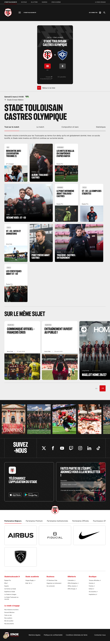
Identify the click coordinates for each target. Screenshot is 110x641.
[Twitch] (71, 448)
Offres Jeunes (72, 586)
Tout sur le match (11, 127)
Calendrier (71, 580)
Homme (91, 583)
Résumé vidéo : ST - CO (28, 203)
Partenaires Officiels (80, 521)
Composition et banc (70, 127)
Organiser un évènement (54, 583)
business (44, 2)
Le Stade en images (10, 594)
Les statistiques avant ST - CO (16, 283)
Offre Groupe (71, 589)
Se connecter (51, 586)
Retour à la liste (48, 88)
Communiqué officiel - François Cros (22, 350)
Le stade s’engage (100, 2)
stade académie (56, 2)
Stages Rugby (29, 580)
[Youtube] (62, 448)
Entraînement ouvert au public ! (60, 350)
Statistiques (101, 127)
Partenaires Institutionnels (57, 521)
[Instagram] (80, 448)
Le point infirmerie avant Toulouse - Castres (66, 203)
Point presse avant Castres (41, 243)
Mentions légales (34, 635)
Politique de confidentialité (53, 635)
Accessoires (92, 591)
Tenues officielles (94, 580)
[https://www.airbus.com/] (20, 535)
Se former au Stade (10, 589)
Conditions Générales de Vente (76, 635)
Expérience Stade (9, 591)
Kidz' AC (28, 583)
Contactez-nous (100, 635)
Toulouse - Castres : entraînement (79, 243)
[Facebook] (53, 448)
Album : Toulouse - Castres (41, 163)
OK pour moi (39, 630)
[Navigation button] (20, 12)
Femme (91, 586)
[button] (5, 636)
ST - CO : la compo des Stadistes (91, 203)
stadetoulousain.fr (10, 2)
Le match (40, 127)
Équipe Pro (7, 580)
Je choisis (24, 630)
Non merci (9, 630)
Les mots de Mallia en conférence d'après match (66, 163)
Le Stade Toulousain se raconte (11, 598)
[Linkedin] (89, 448)
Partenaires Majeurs (12, 521)
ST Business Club (52, 580)
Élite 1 (6, 583)
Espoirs (6, 586)
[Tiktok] (98, 448)
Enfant (91, 589)
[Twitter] (44, 448)
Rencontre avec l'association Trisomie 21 (16, 163)
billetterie (34, 2)
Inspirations (92, 594)
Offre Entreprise (72, 583)
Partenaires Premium (34, 521)
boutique (24, 2)
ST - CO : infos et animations (16, 243)
